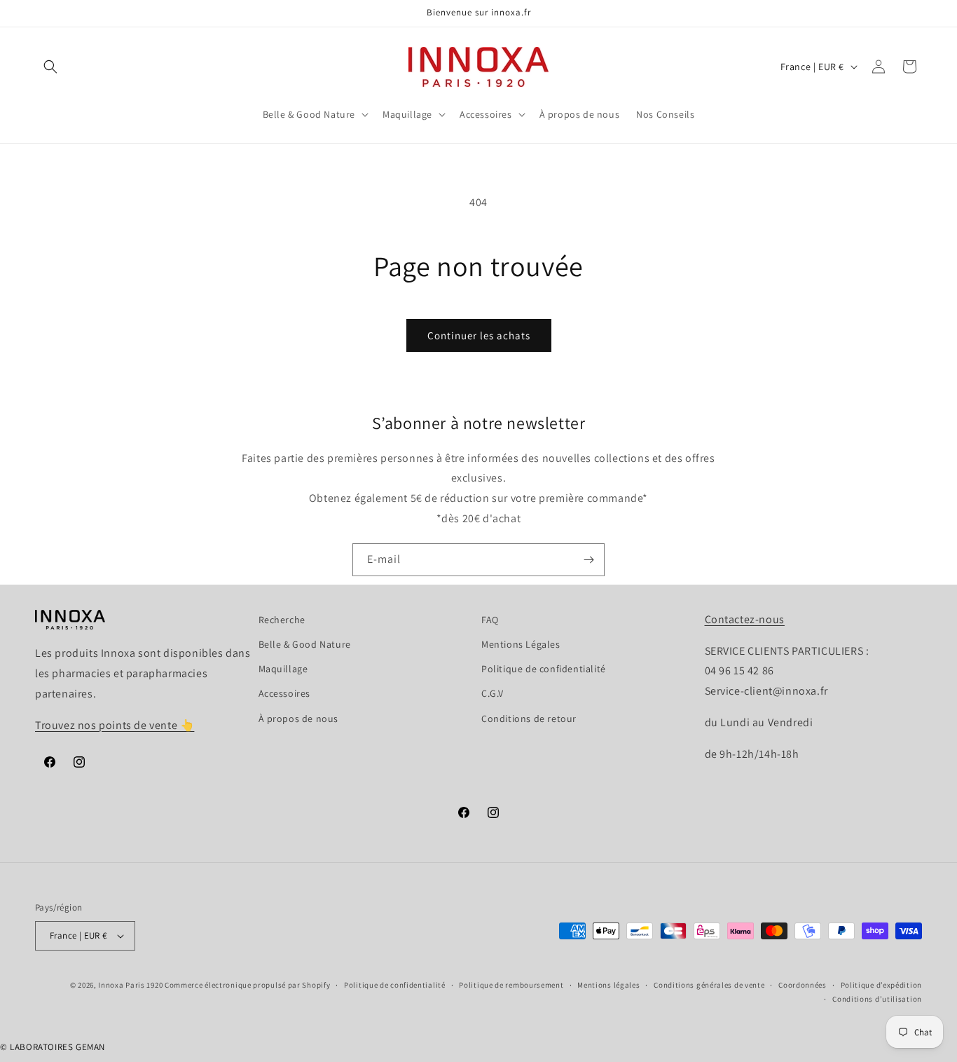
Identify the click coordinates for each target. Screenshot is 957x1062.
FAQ (490, 619)
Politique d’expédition (881, 985)
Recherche (282, 619)
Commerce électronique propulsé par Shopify (247, 985)
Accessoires (285, 693)
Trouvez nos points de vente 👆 (114, 725)
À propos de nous (299, 718)
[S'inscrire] (588, 559)
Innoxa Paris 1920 (130, 985)
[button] (50, 66)
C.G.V (492, 693)
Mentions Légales (520, 644)
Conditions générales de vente (709, 985)
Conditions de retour (529, 718)
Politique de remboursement (511, 985)
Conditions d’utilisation (877, 999)
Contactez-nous (745, 619)
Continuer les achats (478, 335)
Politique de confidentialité (543, 668)
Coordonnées (802, 985)
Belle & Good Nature (305, 644)
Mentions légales (608, 985)
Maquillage (283, 668)
